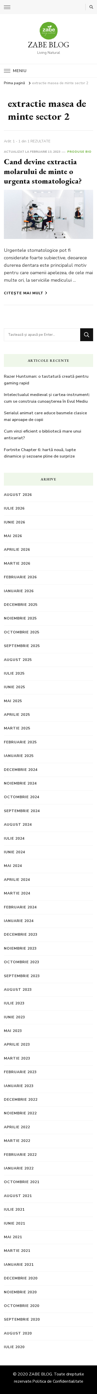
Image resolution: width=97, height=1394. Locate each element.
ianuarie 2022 (19, 1168)
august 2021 (18, 1195)
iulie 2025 (14, 673)
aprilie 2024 (17, 879)
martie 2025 (17, 728)
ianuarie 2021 (19, 1264)
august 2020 (18, 1333)
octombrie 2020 (21, 1305)
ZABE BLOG (48, 45)
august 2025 (18, 659)
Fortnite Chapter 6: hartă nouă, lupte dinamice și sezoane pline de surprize (40, 453)
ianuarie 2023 (19, 1085)
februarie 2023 (20, 1072)
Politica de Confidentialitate (57, 1381)
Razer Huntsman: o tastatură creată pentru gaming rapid (46, 380)
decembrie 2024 (21, 769)
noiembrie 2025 (20, 618)
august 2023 (18, 989)
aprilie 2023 (17, 1044)
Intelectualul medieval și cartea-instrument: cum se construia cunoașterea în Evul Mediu (47, 398)
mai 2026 (13, 535)
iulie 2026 (14, 508)
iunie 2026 (14, 522)
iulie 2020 (14, 1347)
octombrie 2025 (21, 632)
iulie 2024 (14, 838)
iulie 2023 (14, 1003)
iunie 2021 (14, 1223)
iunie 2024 (14, 852)
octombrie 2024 (21, 797)
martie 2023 (17, 1058)
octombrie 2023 (21, 962)
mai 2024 (13, 865)
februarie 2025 (20, 742)
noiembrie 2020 (20, 1292)
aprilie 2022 (17, 1127)
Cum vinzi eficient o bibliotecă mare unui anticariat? (42, 434)
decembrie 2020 (21, 1278)
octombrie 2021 (21, 1182)
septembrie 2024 (22, 810)
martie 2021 (17, 1250)
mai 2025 (13, 701)
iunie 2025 (14, 687)
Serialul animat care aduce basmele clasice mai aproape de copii (45, 416)
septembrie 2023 (22, 976)
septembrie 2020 (22, 1319)
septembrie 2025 (22, 645)
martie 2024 (17, 893)
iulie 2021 (14, 1209)
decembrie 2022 (21, 1099)
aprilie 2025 (17, 714)
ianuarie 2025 (19, 755)
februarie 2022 (20, 1154)
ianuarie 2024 (19, 920)
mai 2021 (13, 1237)
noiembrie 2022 (20, 1113)
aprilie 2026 (17, 549)
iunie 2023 (14, 1017)
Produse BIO (79, 152)
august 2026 (18, 494)
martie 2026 (17, 563)
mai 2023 (13, 1030)
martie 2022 (17, 1140)
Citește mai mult (23, 293)
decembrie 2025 (21, 604)
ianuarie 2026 (19, 591)
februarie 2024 (20, 907)
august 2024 (18, 824)
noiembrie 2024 (20, 783)
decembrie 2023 (21, 934)
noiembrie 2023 (20, 948)
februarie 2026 (20, 577)
